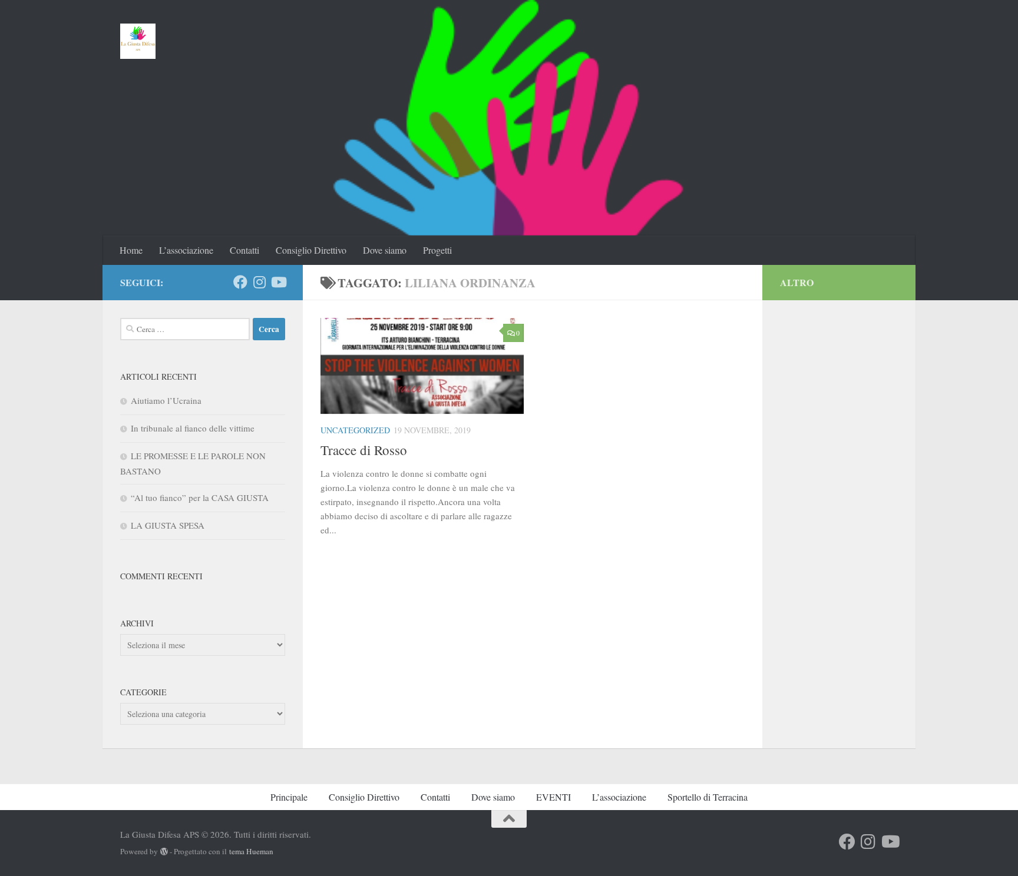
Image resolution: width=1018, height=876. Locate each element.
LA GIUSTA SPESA (167, 525)
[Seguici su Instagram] (259, 282)
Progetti (437, 250)
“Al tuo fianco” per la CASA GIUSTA (200, 497)
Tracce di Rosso (363, 450)
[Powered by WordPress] (164, 851)
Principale (289, 797)
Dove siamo (384, 250)
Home (131, 250)
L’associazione (186, 250)
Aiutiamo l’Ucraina (166, 400)
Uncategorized (355, 430)
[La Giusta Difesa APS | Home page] (138, 41)
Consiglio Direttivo (311, 250)
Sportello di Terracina (707, 797)
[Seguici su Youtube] (278, 282)
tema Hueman (251, 851)
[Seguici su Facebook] (240, 282)
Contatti (244, 250)
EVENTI (553, 797)
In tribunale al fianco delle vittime (192, 428)
